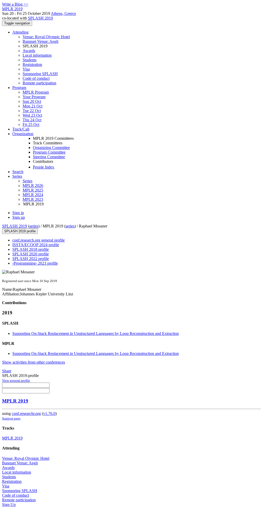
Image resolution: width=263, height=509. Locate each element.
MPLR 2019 (15, 401)
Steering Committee (49, 157)
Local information (37, 55)
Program (19, 87)
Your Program (34, 97)
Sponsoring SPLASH (40, 74)
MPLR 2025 (33, 190)
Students (29, 60)
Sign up (18, 217)
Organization (22, 134)
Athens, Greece (63, 13)
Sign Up (9, 504)
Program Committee (49, 152)
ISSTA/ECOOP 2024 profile (35, 245)
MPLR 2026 (33, 185)
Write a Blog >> (15, 4)
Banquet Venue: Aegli (40, 41)
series (33, 226)
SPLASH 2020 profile (30, 254)
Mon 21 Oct (32, 106)
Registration (32, 64)
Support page (11, 418)
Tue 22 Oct (32, 110)
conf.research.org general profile (38, 240)
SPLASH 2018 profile (30, 249)
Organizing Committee (51, 147)
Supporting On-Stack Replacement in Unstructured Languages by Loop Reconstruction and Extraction (95, 333)
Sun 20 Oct (32, 101)
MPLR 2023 (33, 199)
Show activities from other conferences (33, 362)
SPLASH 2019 (40, 18)
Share (6, 371)
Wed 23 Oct (32, 115)
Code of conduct (36, 78)
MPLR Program (36, 92)
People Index (43, 167)
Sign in (18, 213)
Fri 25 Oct (31, 124)
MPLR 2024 (33, 195)
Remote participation (39, 83)
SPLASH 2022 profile (30, 258)
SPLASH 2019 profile (20, 231)
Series (27, 181)
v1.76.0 (49, 413)
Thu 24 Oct (32, 120)
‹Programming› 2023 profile (35, 263)
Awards (29, 50)
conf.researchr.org (26, 413)
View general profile (16, 380)
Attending (20, 32)
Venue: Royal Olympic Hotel (46, 37)
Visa (26, 69)
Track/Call (20, 129)
